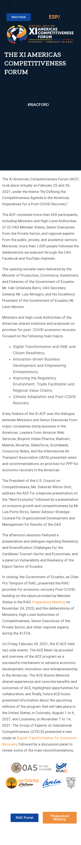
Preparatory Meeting (48, 602)
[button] (9, 4)
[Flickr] (53, 110)
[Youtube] (43, 110)
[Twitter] (33, 110)
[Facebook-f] (23, 110)
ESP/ (54, 17)
